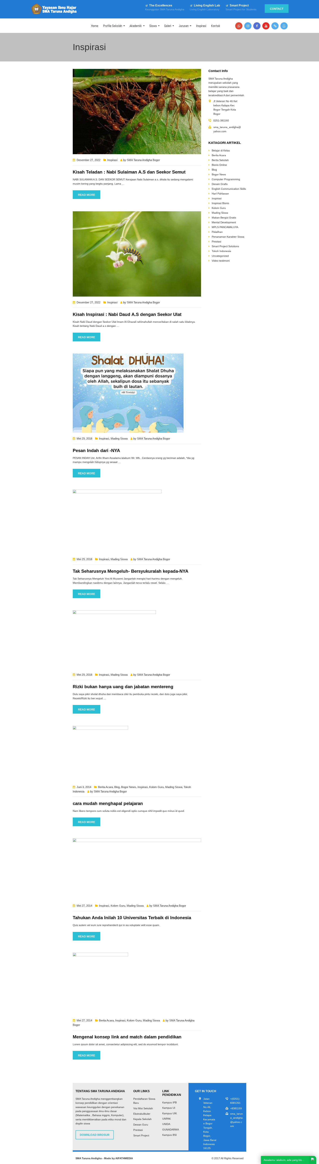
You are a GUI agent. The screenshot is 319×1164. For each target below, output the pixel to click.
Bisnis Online (219, 164)
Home (94, 26)
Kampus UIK (169, 1113)
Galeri (167, 26)
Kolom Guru (156, 787)
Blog (117, 787)
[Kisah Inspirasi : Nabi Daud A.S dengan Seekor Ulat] (137, 253)
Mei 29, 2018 (84, 438)
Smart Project (239, 5)
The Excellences (160, 5)
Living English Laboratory (204, 9)
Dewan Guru (140, 1124)
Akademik (136, 26)
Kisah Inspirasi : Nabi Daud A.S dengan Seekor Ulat (127, 314)
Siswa (153, 26)
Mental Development (224, 222)
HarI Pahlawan (220, 193)
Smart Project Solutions (225, 246)
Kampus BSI (169, 1134)
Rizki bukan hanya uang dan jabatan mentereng (123, 686)
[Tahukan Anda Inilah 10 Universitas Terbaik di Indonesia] (137, 868)
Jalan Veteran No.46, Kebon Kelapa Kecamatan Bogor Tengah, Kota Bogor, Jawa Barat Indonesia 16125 (209, 1123)
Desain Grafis (220, 184)
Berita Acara (105, 787)
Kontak (215, 26)
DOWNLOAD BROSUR (94, 1134)
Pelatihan (217, 231)
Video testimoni (221, 260)
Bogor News (128, 787)
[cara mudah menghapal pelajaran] (100, 753)
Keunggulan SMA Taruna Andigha (164, 9)
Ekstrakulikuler (141, 1113)
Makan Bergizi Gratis (224, 217)
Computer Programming (226, 179)
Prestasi (216, 241)
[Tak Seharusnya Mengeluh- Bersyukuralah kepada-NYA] (117, 521)
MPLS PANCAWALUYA (225, 227)
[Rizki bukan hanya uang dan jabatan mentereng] (114, 639)
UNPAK (166, 1118)
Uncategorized (220, 255)
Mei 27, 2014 (84, 905)
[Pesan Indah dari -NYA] (128, 392)
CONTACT (276, 8)
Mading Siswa (119, 438)
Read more (86, 194)
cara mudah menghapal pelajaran (108, 803)
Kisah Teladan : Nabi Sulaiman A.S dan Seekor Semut (129, 171)
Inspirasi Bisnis (220, 203)
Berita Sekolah (220, 160)
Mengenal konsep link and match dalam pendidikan (127, 1036)
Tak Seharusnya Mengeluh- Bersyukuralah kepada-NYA (130, 571)
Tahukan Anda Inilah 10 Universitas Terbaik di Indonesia (132, 917)
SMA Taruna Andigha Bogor (143, 160)
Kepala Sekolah (142, 1119)
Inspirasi (201, 26)
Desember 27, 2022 (88, 160)
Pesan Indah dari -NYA (96, 450)
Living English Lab (207, 5)
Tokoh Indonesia (221, 251)
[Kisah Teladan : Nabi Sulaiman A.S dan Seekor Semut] (137, 111)
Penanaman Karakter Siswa (228, 236)
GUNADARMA (170, 1129)
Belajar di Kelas (221, 150)
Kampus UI (168, 1107)
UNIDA (166, 1124)
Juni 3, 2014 (84, 787)
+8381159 (236, 1108)
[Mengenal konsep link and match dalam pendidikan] (100, 983)
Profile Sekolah (112, 26)
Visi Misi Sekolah (143, 1108)
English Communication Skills (229, 188)
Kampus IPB (169, 1102)
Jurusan (183, 26)
